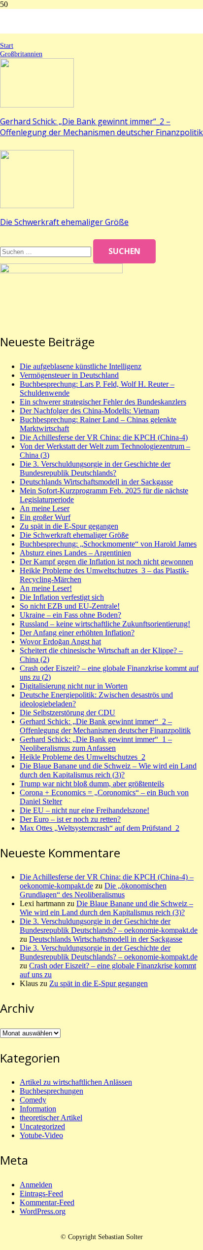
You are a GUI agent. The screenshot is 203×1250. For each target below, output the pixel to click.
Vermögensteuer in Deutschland (69, 375)
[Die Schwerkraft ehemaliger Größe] (37, 205)
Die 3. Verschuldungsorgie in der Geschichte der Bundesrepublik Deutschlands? (95, 468)
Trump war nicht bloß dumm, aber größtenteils (92, 783)
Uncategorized (42, 1126)
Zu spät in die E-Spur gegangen (69, 526)
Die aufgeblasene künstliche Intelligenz (80, 366)
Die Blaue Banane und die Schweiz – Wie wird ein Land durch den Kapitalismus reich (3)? (108, 770)
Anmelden (36, 1184)
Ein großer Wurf (45, 517)
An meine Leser (44, 508)
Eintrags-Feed (41, 1193)
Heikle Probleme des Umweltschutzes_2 (82, 757)
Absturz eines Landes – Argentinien (75, 553)
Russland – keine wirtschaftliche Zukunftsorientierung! (105, 624)
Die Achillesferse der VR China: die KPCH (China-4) (104, 437)
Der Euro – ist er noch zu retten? (70, 819)
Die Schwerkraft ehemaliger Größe (64, 222)
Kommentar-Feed (47, 1202)
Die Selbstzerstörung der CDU (67, 712)
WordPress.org (43, 1211)
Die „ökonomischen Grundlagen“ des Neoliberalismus (93, 890)
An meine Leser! (46, 588)
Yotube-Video (41, 1135)
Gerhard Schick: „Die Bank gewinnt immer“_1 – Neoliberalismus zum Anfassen (96, 743)
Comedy (33, 1100)
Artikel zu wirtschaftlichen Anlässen (76, 1082)
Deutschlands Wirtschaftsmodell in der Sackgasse (96, 482)
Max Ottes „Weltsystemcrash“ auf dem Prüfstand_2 (99, 828)
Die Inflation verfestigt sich (62, 597)
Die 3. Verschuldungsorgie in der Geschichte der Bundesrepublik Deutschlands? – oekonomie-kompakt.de (109, 925)
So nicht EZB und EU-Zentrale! (70, 606)
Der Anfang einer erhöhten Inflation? (77, 632)
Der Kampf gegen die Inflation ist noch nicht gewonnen (106, 561)
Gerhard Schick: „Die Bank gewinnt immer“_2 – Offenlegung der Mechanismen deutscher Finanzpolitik (101, 127)
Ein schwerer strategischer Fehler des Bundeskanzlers (103, 402)
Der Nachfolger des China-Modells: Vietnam (89, 410)
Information (38, 1108)
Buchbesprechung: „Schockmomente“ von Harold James (108, 544)
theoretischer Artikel (51, 1117)
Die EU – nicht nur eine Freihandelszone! (84, 810)
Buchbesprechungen (51, 1091)
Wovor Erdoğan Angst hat (60, 641)
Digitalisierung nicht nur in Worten (74, 686)
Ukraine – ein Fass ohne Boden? (70, 615)
